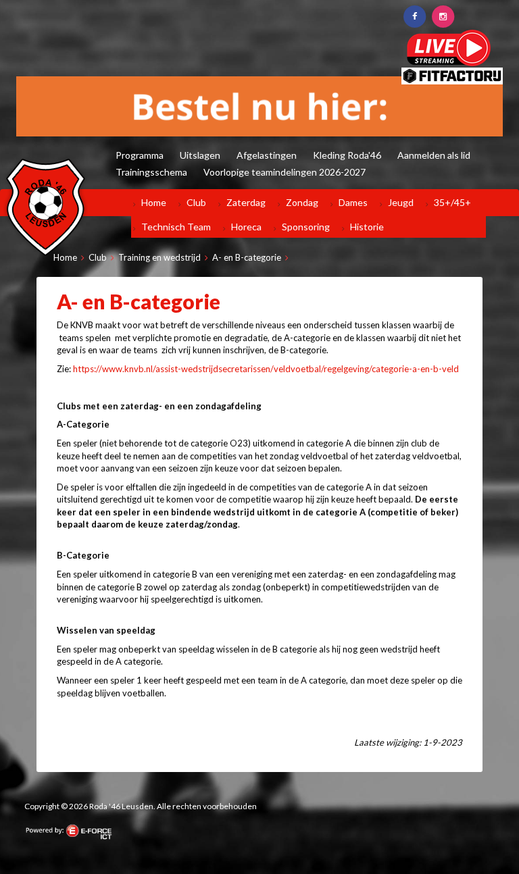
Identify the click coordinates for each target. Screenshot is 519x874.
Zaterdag (246, 202)
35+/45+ (452, 202)
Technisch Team (176, 226)
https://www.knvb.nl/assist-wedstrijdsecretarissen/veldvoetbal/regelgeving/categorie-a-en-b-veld (266, 368)
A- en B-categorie (246, 257)
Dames (353, 202)
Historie (367, 226)
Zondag (302, 202)
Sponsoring (306, 226)
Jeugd (401, 202)
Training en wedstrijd (159, 257)
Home (153, 202)
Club (196, 202)
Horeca (246, 226)
